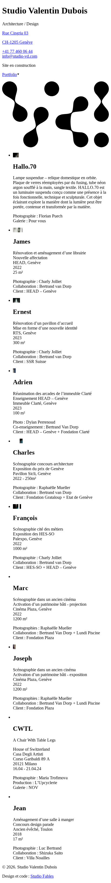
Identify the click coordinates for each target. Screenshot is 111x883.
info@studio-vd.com (19, 56)
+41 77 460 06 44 (17, 51)
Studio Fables (42, 876)
